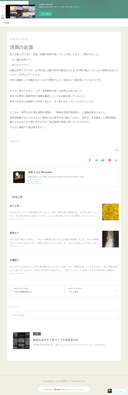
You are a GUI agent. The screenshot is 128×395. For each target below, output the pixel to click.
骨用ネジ (14, 232)
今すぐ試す (46, 14)
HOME (6, 22)
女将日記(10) (14, 141)
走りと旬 (14, 205)
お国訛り (14, 259)
